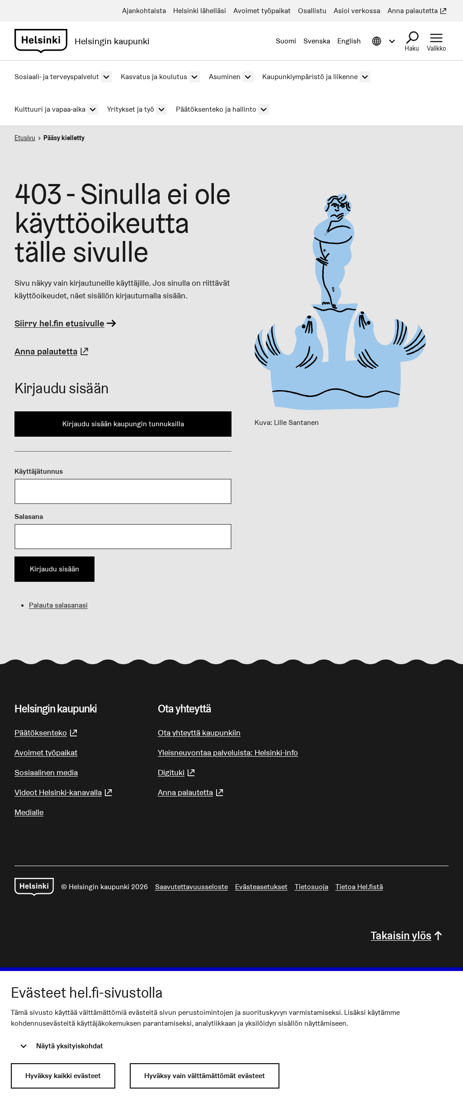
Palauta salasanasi (58, 605)
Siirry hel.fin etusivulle (59, 323)
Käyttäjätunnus (38, 471)
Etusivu (24, 138)
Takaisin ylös (401, 936)
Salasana (28, 516)
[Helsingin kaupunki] (34, 887)
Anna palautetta (52, 351)
